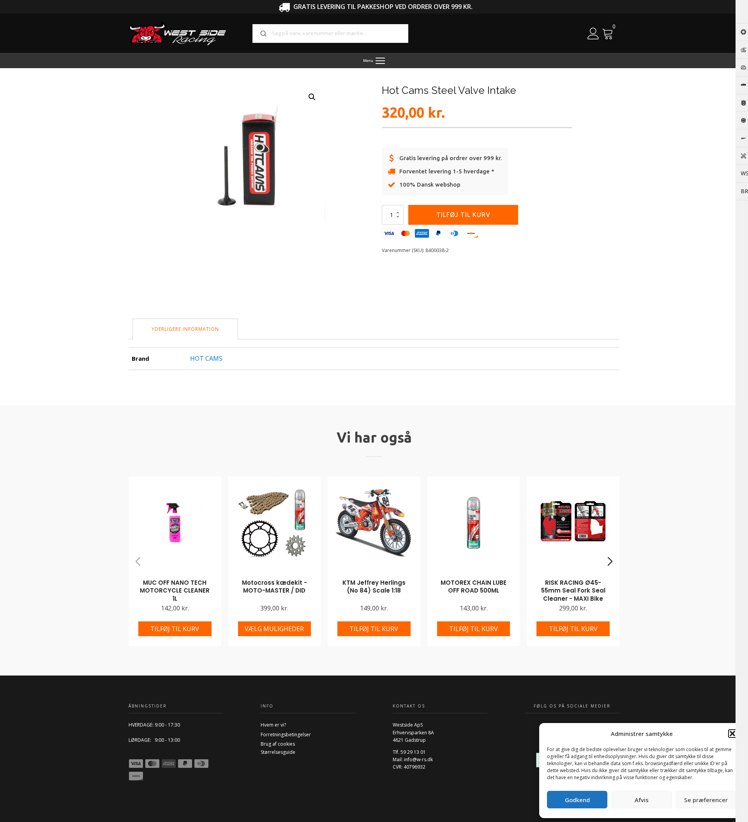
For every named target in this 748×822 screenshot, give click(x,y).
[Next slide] (610, 561)
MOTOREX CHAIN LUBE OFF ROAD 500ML (473, 587)
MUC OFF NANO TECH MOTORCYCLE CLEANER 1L (175, 591)
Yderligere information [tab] (185, 329)
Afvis (642, 800)
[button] (732, 733)
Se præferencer (706, 800)
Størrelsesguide (278, 752)
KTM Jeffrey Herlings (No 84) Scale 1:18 (374, 587)
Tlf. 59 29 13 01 (409, 752)
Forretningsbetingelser (286, 734)
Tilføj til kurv (463, 214)
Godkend (577, 800)
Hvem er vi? (273, 724)
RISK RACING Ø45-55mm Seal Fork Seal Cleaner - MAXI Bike (573, 591)
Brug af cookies (278, 744)
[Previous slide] (138, 561)
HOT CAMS (206, 358)
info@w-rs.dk (418, 759)
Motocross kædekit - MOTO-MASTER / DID (274, 587)
